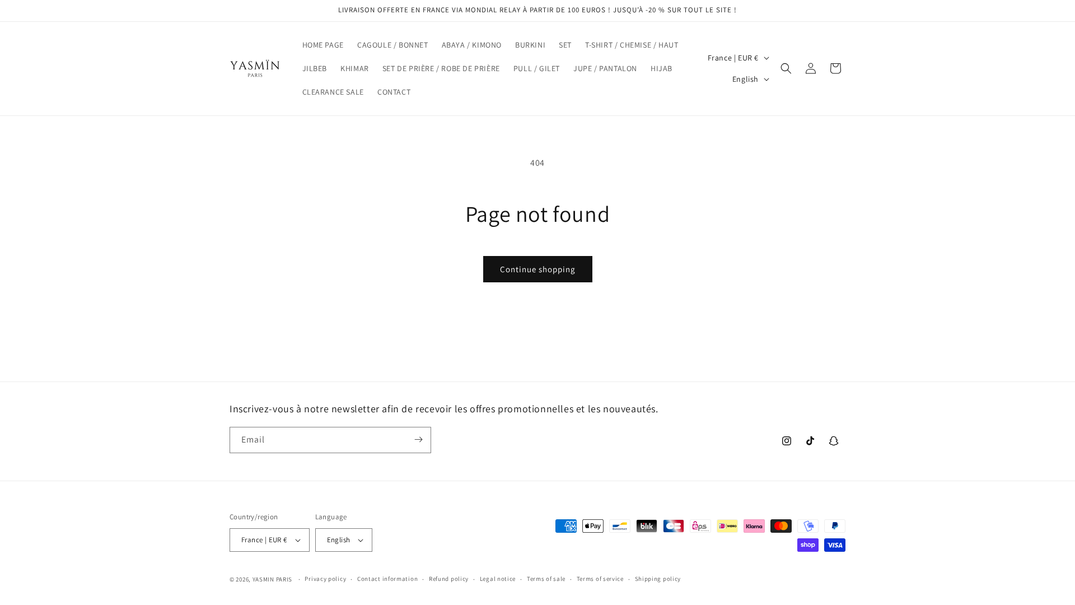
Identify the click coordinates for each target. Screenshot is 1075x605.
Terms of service (600, 579)
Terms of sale (546, 579)
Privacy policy (325, 579)
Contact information (387, 579)
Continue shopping (538, 269)
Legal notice (498, 579)
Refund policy (449, 579)
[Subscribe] (418, 439)
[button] (786, 68)
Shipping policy (658, 579)
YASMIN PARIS (272, 579)
